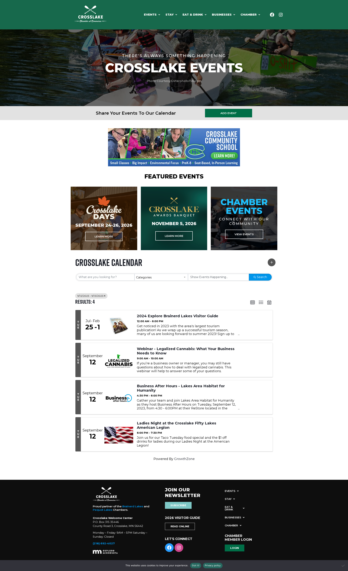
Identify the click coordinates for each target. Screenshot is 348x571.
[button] (152, 15)
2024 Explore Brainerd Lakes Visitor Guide (177, 316)
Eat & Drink (193, 14)
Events (150, 14)
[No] (343, 565)
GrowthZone (184, 459)
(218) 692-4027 (104, 543)
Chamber (249, 14)
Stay (169, 14)
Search (262, 277)
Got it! (195, 565)
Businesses (222, 14)
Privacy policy (213, 565)
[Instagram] (280, 14)
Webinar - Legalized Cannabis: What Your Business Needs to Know (186, 351)
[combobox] (161, 277)
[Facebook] (272, 14)
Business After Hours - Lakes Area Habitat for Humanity (181, 388)
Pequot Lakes (102, 510)
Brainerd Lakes (132, 506)
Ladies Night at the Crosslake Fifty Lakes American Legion (176, 425)
